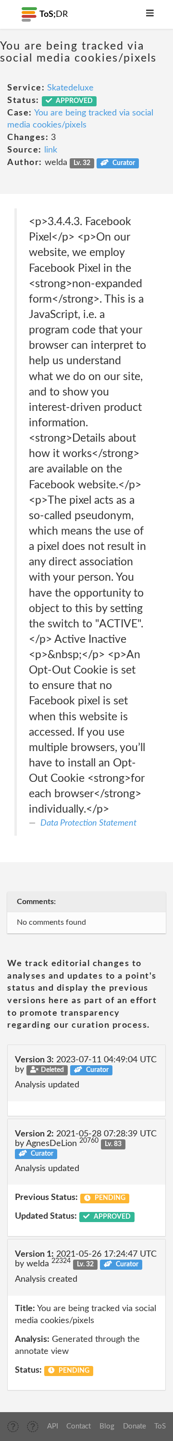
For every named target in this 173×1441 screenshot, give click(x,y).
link (50, 150)
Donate (134, 1426)
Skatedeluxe (70, 88)
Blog (106, 1426)
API (52, 1426)
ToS (160, 1426)
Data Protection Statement (88, 823)
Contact (78, 1426)
